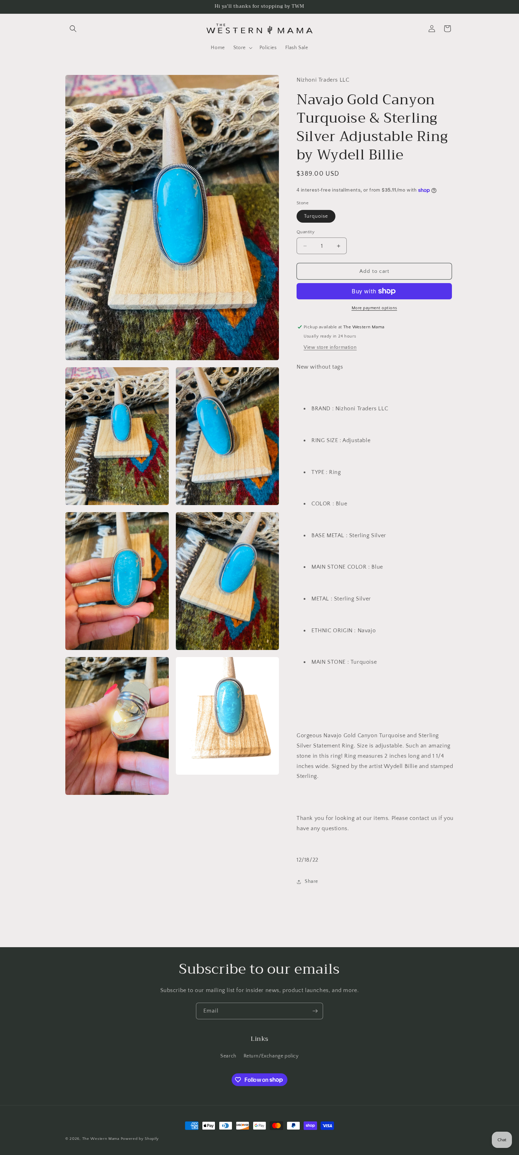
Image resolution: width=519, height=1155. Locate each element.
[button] (73, 28)
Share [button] (311, 881)
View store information (330, 347)
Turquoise (316, 216)
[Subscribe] (315, 1011)
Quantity (306, 231)
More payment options (374, 308)
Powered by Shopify (140, 1139)
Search (228, 1056)
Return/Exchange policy (271, 1056)
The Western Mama (100, 1139)
